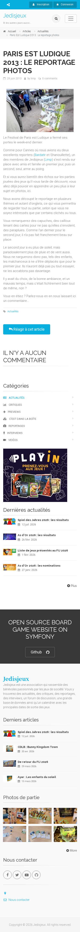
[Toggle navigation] (71, 18)
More (73, 850)
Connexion (66, 4)
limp (33, 78)
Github (36, 652)
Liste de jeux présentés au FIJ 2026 (43, 550)
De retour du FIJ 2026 (33, 761)
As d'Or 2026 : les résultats (37, 535)
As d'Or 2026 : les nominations (39, 565)
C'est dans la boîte (22, 418)
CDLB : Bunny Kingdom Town (38, 747)
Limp (48, 159)
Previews (14, 411)
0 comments (49, 78)
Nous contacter (19, 899)
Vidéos (13, 440)
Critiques (15, 404)
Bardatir (40, 155)
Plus (74, 586)
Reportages (16, 425)
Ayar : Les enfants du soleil (37, 777)
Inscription (42, 4)
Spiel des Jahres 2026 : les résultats (43, 520)
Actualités (13, 311)
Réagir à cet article (29, 329)
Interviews (15, 433)
